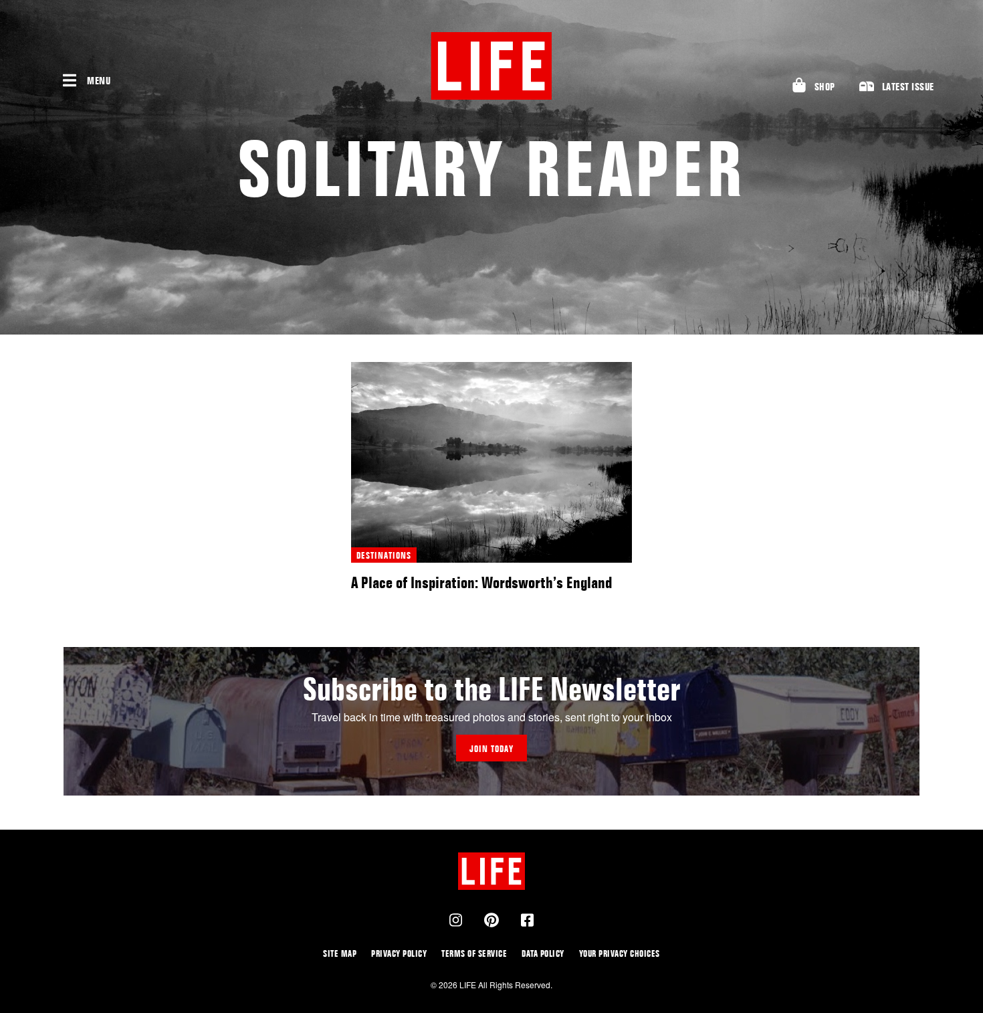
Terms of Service (474, 953)
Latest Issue (908, 86)
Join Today (491, 748)
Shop (824, 86)
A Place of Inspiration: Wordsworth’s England (481, 582)
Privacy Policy (399, 953)
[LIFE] (491, 66)
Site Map (339, 953)
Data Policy (543, 953)
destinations (383, 555)
